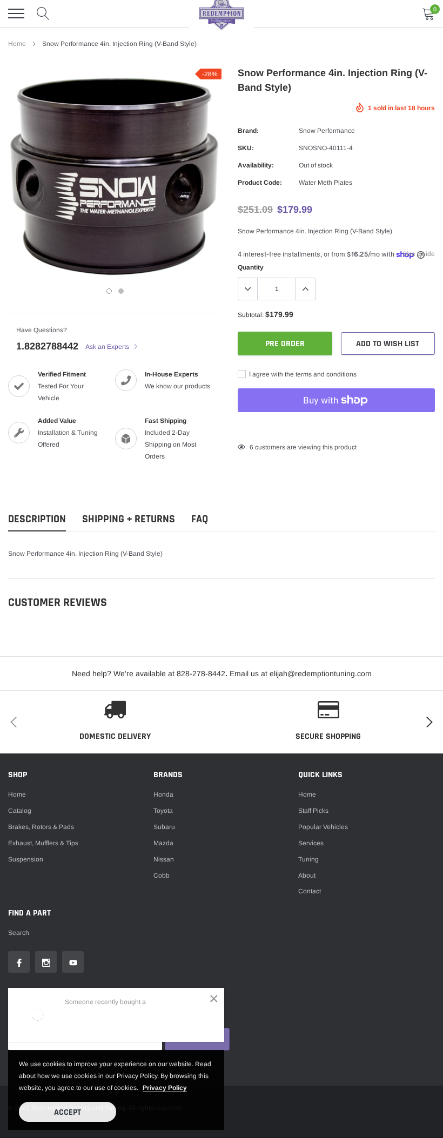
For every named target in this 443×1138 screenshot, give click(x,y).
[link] (19, 962)
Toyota (163, 810)
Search (18, 933)
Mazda (163, 843)
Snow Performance (327, 130)
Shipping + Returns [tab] (128, 519)
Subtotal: (251, 315)
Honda (163, 794)
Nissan (163, 859)
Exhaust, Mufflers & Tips (43, 843)
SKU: (246, 148)
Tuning (308, 859)
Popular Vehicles (323, 827)
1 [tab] (109, 291)
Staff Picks (313, 810)
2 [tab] (121, 291)
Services (311, 843)
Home (17, 44)
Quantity (251, 267)
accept (67, 1112)
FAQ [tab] (199, 519)
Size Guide (418, 254)
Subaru (164, 827)
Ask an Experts (108, 347)
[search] (43, 13)
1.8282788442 (47, 346)
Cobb (161, 875)
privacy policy (165, 1088)
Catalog (19, 810)
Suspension (25, 859)
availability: (256, 165)
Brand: (248, 130)
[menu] (16, 13)
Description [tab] (37, 519)
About (307, 875)
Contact (309, 891)
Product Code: (260, 182)
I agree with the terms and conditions (302, 374)
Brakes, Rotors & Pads (41, 827)
